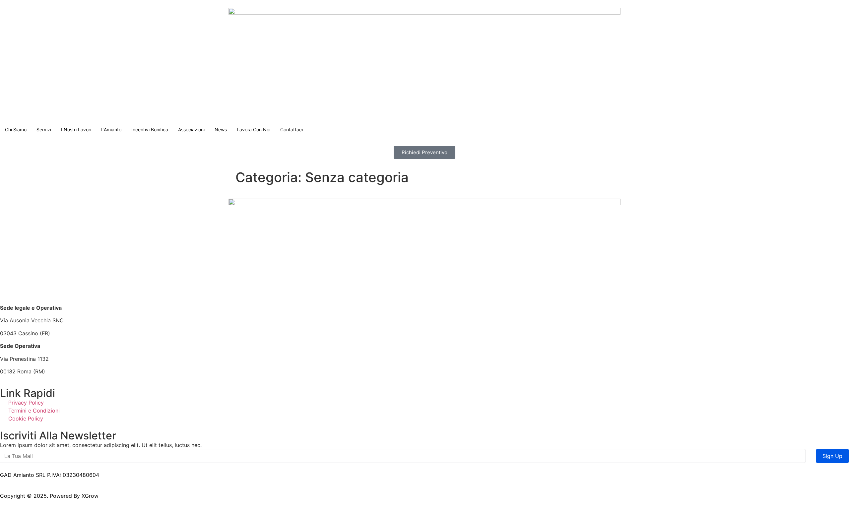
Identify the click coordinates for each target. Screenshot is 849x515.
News (221, 129)
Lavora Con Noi (253, 129)
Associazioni (191, 129)
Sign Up (832, 456)
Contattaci (291, 129)
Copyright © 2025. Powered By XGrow (49, 495)
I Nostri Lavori (76, 129)
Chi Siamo (16, 129)
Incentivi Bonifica (149, 129)
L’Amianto (111, 129)
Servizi (43, 129)
